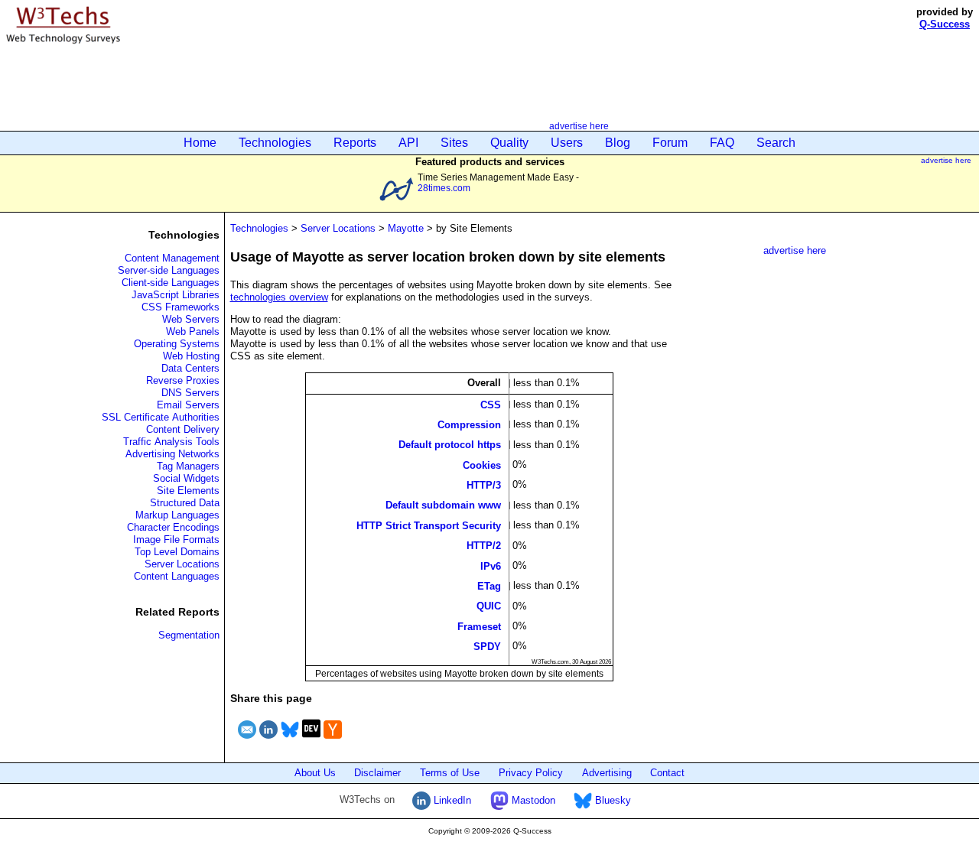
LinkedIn (451, 800)
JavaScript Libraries (176, 295)
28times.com (444, 188)
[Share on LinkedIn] (268, 740)
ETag (489, 586)
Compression (469, 424)
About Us (315, 772)
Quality (509, 142)
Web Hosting (191, 356)
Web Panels (193, 331)
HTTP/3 (484, 485)
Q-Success (944, 24)
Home (200, 142)
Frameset (479, 626)
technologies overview (279, 297)
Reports (354, 142)
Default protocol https (449, 444)
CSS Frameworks (180, 307)
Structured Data (185, 503)
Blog (617, 142)
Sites (454, 142)
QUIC (488, 606)
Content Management (172, 258)
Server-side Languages (169, 270)
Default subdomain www (443, 505)
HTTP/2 (484, 545)
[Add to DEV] (311, 740)
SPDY (487, 646)
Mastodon (532, 800)
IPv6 (490, 565)
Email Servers (188, 405)
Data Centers (190, 368)
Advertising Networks (172, 454)
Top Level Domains (177, 551)
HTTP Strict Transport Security (428, 525)
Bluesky (611, 800)
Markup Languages (177, 515)
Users (567, 142)
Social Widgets (186, 478)
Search (775, 142)
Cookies (482, 464)
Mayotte (406, 228)
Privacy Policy (531, 772)
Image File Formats (176, 539)
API (408, 142)
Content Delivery (183, 429)
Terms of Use (450, 772)
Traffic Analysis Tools (171, 441)
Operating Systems (177, 343)
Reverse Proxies (183, 380)
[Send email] (247, 740)
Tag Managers (188, 466)
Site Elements (188, 490)
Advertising (607, 772)
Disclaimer (377, 772)
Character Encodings (173, 527)
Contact (667, 772)
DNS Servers (190, 392)
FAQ (722, 142)
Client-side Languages (171, 282)
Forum (670, 142)
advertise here (579, 126)
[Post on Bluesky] (290, 740)
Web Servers (191, 319)
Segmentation (189, 635)
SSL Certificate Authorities (161, 417)
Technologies (275, 142)
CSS (490, 404)
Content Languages (177, 576)
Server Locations (182, 564)
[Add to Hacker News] (332, 740)
